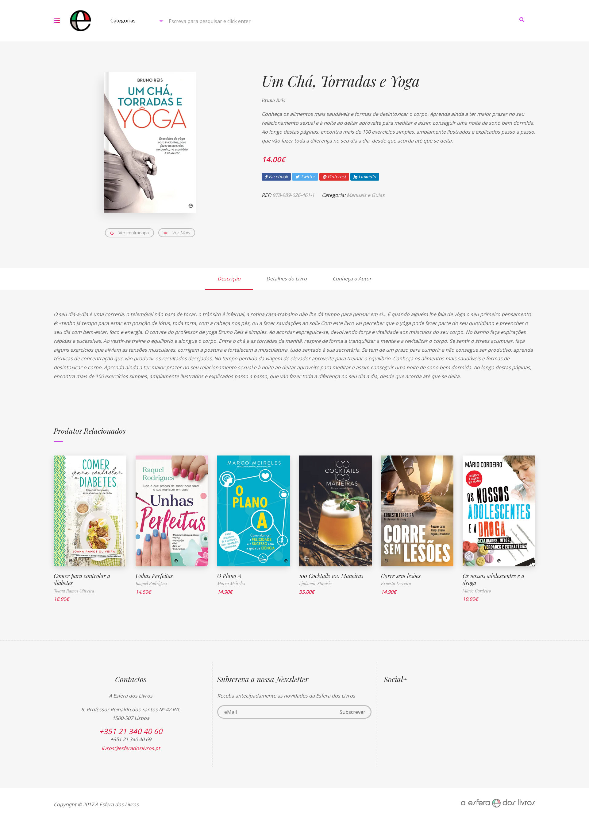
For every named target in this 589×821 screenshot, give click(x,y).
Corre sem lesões (401, 576)
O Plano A (229, 576)
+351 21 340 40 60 (130, 731)
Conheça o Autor (352, 278)
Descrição (229, 278)
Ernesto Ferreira (396, 583)
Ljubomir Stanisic (315, 583)
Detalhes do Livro (286, 278)
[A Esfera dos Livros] (80, 20)
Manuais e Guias (366, 195)
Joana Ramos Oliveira (74, 591)
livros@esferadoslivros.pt (131, 748)
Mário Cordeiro (477, 591)
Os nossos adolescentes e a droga (493, 579)
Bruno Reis (273, 100)
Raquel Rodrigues (151, 583)
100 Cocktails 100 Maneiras (331, 576)
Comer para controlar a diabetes (82, 579)
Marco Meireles (231, 583)
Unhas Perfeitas (154, 576)
